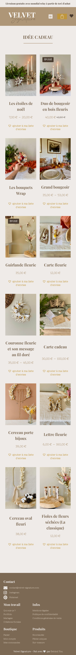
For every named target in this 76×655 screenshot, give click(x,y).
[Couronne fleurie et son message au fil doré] (20, 314)
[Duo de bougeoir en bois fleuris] (55, 75)
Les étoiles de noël (21, 106)
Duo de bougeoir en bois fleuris (55, 106)
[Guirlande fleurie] (20, 237)
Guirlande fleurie (20, 264)
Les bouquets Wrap (21, 190)
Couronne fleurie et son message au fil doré (20, 348)
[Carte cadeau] (55, 314)
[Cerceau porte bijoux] (20, 404)
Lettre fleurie (55, 434)
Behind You (57, 651)
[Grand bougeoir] (55, 159)
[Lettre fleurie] (55, 404)
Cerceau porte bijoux (20, 435)
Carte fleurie (55, 264)
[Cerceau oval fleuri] (20, 488)
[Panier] (62, 16)
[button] (51, 16)
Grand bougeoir (55, 187)
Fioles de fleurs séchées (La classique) (55, 522)
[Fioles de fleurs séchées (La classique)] (55, 488)
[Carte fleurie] (55, 237)
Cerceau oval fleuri (20, 521)
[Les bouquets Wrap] (20, 159)
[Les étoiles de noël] (20, 75)
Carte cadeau (55, 346)
